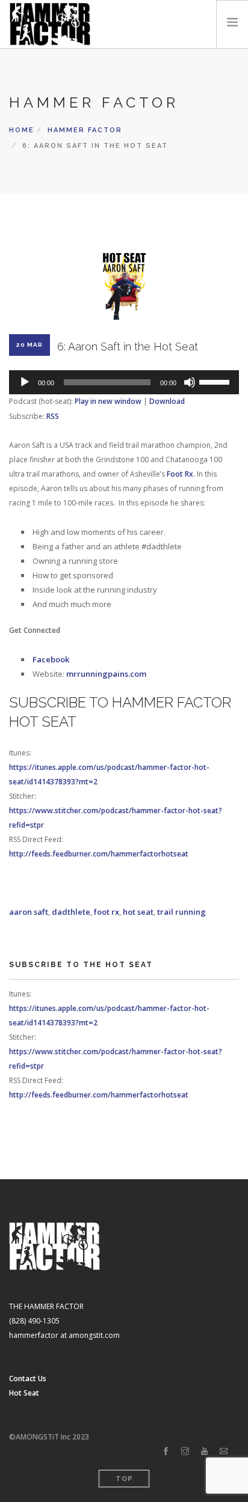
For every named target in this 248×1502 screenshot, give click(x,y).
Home (21, 130)
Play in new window (108, 401)
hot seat (138, 911)
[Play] (25, 382)
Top (124, 1479)
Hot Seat (24, 1393)
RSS (52, 416)
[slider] (216, 381)
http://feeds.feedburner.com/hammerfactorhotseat (98, 854)
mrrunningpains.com (106, 673)
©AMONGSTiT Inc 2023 (49, 1437)
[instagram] (185, 1451)
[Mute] (190, 382)
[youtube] (204, 1451)
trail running (181, 911)
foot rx (106, 911)
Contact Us (27, 1378)
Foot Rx (180, 474)
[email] (224, 1451)
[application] (124, 382)
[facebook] (166, 1451)
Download (167, 401)
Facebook (51, 659)
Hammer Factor (85, 130)
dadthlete (71, 911)
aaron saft (28, 911)
